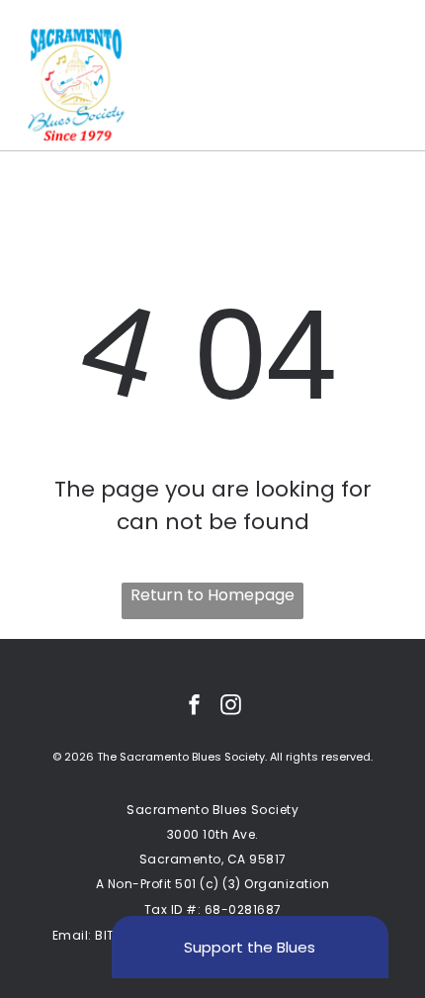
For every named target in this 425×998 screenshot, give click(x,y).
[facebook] (195, 706)
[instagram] (231, 706)
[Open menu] (385, 85)
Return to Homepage (212, 595)
